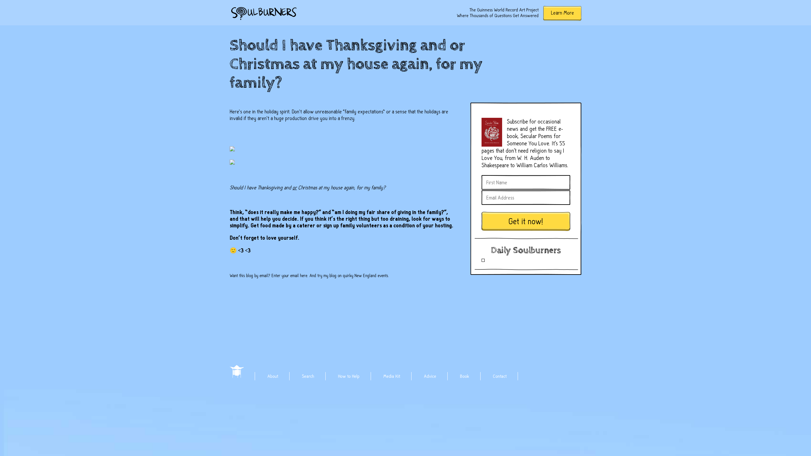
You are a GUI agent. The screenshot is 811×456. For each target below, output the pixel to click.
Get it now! (525, 221)
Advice (430, 376)
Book (464, 376)
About (272, 376)
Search (308, 376)
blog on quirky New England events (358, 275)
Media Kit (391, 376)
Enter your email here (289, 275)
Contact (500, 376)
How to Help (349, 376)
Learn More (562, 13)
